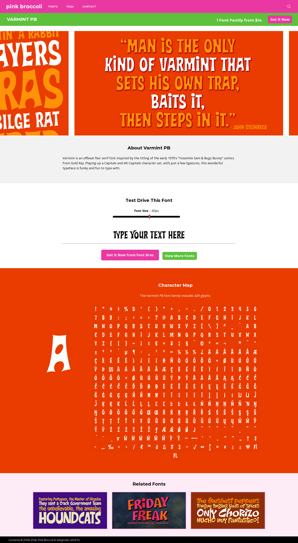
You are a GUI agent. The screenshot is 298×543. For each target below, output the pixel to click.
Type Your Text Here (149, 235)
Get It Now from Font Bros (130, 255)
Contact (89, 6)
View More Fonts (179, 255)
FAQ (70, 6)
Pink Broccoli (24, 6)
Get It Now (280, 19)
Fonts (53, 6)
